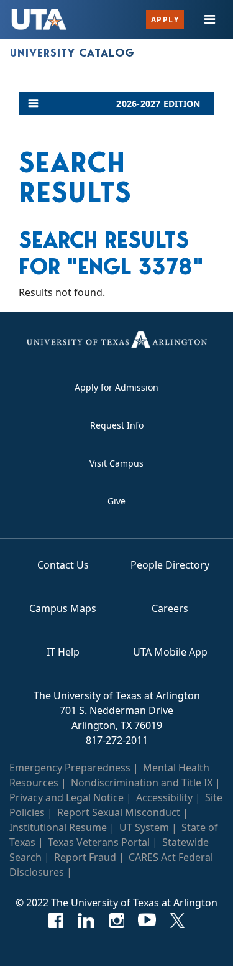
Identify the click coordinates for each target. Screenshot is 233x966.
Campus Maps (62, 608)
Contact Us (63, 565)
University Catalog (72, 53)
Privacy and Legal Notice (66, 797)
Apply (165, 19)
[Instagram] (116, 920)
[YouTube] (147, 920)
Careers (170, 608)
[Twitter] (177, 920)
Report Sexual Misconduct (118, 812)
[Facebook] (56, 920)
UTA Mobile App (170, 652)
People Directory (169, 565)
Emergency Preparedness (69, 767)
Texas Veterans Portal (99, 842)
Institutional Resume (58, 827)
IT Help (63, 652)
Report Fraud (85, 857)
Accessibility (164, 797)
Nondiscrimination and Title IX (141, 782)
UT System (144, 827)
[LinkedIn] (86, 920)
